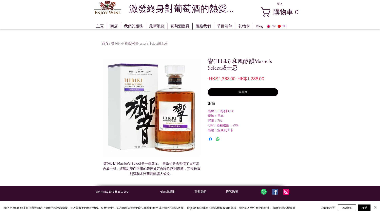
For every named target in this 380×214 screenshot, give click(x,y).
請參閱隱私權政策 (284, 208)
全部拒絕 (346, 208)
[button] (179, 26)
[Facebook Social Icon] (275, 192)
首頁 (105, 44)
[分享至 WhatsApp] (218, 139)
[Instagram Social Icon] (286, 192)
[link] (284, 12)
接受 (364, 208)
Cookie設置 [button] (328, 208)
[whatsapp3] (264, 192)
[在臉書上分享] (210, 139)
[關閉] (375, 207)
